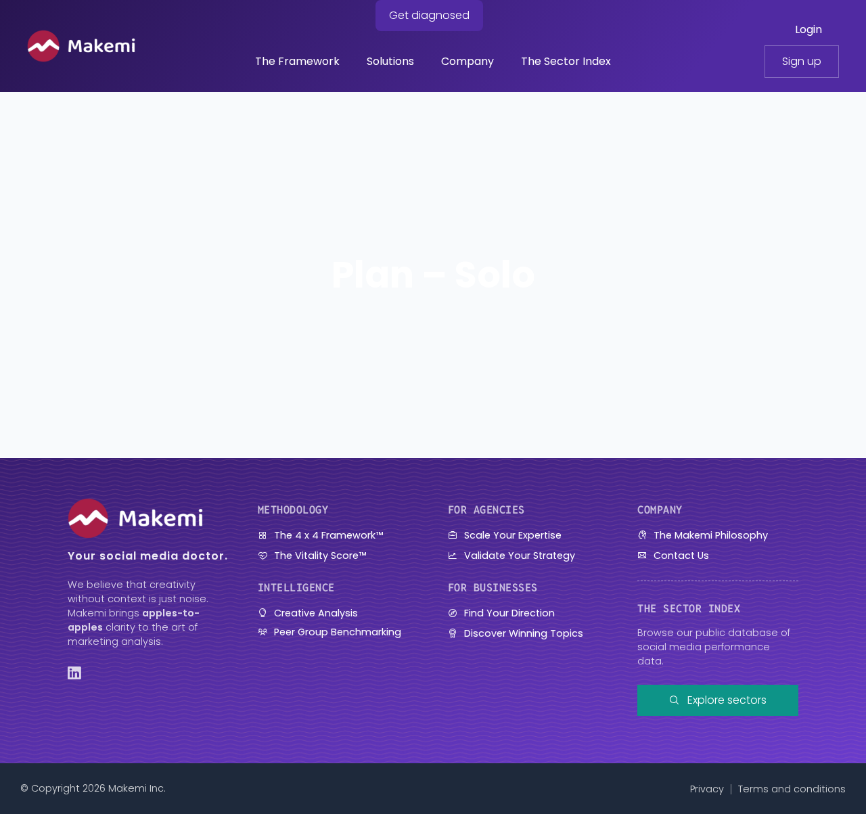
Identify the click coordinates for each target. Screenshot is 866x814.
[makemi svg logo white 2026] (81, 35)
